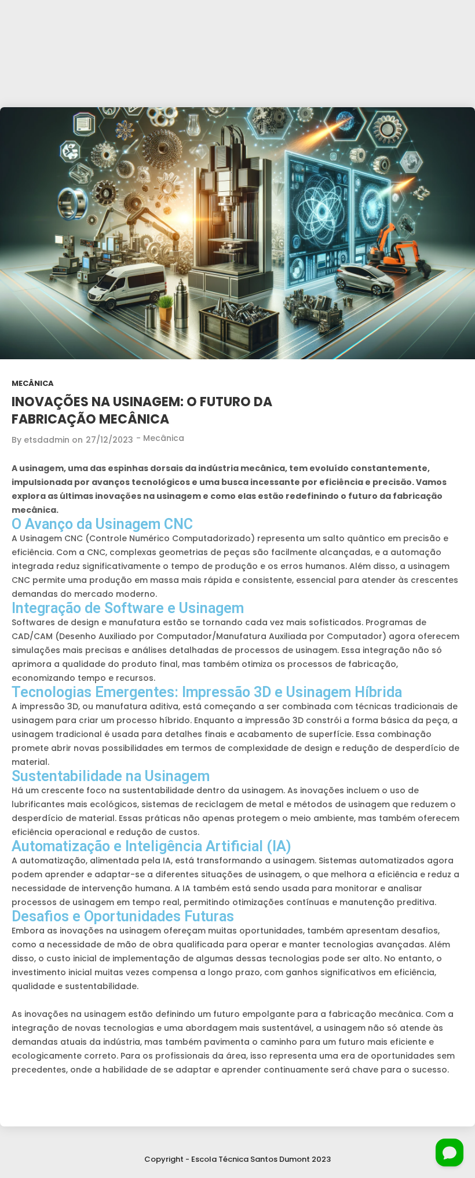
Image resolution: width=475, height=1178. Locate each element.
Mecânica (33, 383)
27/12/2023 (109, 440)
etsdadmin (47, 440)
